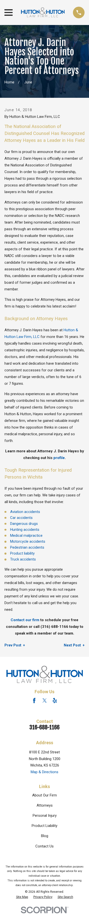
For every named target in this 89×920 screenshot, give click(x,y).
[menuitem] (22, 897)
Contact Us (44, 846)
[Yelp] (54, 700)
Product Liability (44, 825)
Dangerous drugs (24, 523)
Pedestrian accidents (27, 547)
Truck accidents (23, 559)
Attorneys (45, 805)
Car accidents (21, 517)
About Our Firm (44, 795)
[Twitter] (44, 700)
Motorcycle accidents (27, 541)
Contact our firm (25, 620)
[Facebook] (34, 700)
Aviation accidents (25, 512)
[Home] (43, 12)
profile (59, 458)
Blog (44, 836)
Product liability (22, 553)
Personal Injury (45, 815)
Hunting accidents (24, 529)
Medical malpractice (26, 535)
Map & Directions (44, 772)
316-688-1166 (44, 727)
